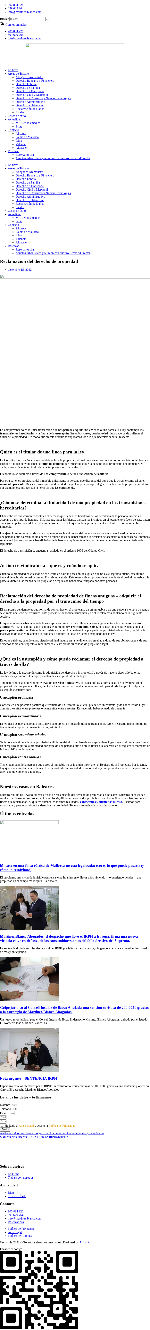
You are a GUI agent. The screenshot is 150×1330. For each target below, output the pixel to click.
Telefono (6, 1109)
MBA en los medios (28, 123)
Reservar (13, 151)
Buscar (4, 18)
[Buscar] (47, 19)
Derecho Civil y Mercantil (32, 94)
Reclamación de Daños (30, 108)
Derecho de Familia (28, 87)
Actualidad (14, 119)
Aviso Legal (26, 1125)
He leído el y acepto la (40, 1125)
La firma (13, 70)
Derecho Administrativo (30, 101)
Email (4, 1113)
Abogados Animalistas (29, 77)
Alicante (21, 133)
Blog (19, 126)
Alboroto (84, 1242)
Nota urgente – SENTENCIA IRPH (28, 1078)
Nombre (5, 1105)
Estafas (20, 112)
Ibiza (19, 140)
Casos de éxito (17, 116)
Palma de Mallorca (27, 137)
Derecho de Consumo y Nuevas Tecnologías (43, 98)
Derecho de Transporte (30, 91)
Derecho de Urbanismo (30, 105)
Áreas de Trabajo (18, 73)
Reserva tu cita (25, 154)
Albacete (21, 147)
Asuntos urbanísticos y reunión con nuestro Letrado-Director (53, 158)
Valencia (21, 144)
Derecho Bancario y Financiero (35, 80)
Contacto (13, 130)
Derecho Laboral (26, 84)
